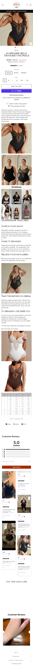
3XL (27, 80)
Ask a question (16, 418)
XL (17, 80)
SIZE (16, 77)
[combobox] (29, 461)
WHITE (16, 73)
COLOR (16, 69)
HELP (16, 652)
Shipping (10, 61)
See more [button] (11, 512)
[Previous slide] (2, 632)
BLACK (9, 73)
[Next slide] (30, 632)
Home (16, 50)
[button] (16, 66)
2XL (22, 80)
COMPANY (16, 656)
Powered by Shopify (16, 663)
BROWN (23, 73)
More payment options (16, 95)
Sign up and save (16, 660)
